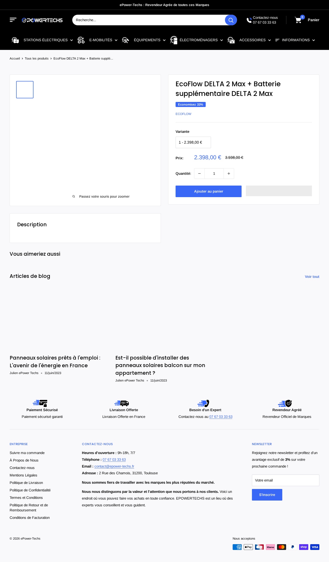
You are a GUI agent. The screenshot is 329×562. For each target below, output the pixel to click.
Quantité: (183, 173)
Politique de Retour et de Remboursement (29, 507)
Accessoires (252, 40)
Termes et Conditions (26, 497)
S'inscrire (267, 495)
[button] (279, 191)
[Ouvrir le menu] (13, 20)
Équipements (147, 40)
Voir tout (312, 276)
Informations (296, 40)
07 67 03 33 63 (264, 22)
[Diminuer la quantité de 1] (199, 173)
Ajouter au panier (208, 191)
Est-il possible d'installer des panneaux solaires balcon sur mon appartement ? (160, 365)
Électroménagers (199, 40)
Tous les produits (37, 58)
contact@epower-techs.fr (114, 466)
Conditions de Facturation (30, 517)
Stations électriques (46, 40)
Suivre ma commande (27, 453)
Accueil (15, 58)
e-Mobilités (100, 40)
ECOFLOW (183, 114)
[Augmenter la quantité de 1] (229, 173)
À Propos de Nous (24, 460)
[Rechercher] (231, 20)
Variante (182, 131)
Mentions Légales (23, 475)
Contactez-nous (22, 468)
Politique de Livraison (26, 483)
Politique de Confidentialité (30, 490)
